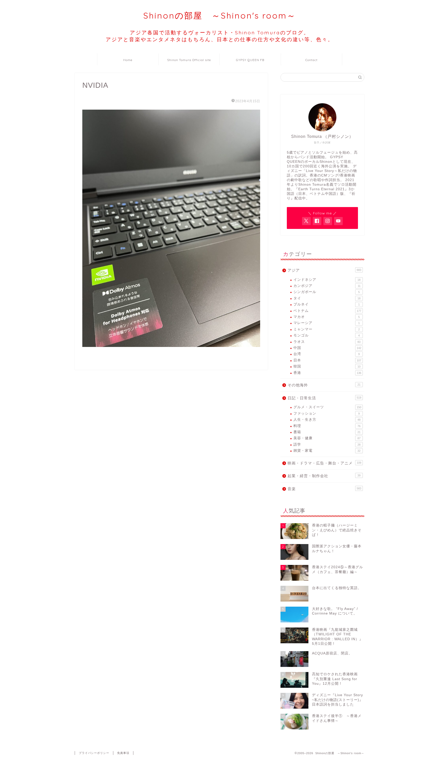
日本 (327, 360)
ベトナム (327, 311)
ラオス (326, 342)
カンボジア (326, 286)
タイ (326, 298)
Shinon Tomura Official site (189, 60)
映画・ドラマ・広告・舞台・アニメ (324, 463)
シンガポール (326, 292)
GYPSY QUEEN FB (250, 60)
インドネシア (326, 280)
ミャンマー (326, 329)
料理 (326, 426)
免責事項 (123, 752)
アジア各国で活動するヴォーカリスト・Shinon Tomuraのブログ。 (220, 35)
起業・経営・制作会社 (324, 476)
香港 (327, 373)
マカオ (326, 317)
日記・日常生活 (324, 398)
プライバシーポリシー (94, 752)
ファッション (326, 413)
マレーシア (326, 323)
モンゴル (326, 335)
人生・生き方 (326, 419)
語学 (326, 444)
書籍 (326, 432)
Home (127, 60)
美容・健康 (326, 438)
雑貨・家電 (326, 451)
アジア (324, 270)
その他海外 (324, 385)
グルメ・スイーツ (327, 407)
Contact (311, 60)
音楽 (324, 489)
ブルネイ (326, 304)
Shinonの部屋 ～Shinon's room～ (219, 15)
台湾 (326, 354)
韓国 (326, 366)
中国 (327, 348)
